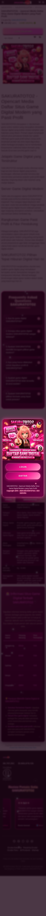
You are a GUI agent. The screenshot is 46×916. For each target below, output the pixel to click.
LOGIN (23, 467)
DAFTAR (23, 475)
